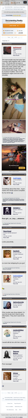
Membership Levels (18, 406)
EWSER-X (16, 208)
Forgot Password (17, 403)
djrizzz (15, 373)
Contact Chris (9, 403)
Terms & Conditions (9, 406)
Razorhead (7, 231)
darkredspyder (18, 302)
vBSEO (21, 417)
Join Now (12, 25)
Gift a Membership (10, 409)
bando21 (16, 251)
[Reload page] (3, 8)
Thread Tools (5, 40)
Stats (16, 409)
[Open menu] (25, 2)
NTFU (20, 409)
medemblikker (18, 330)
